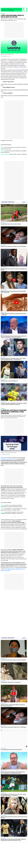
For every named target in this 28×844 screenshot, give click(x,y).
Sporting (4, 457)
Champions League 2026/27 (7, 459)
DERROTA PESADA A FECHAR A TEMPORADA (18, 154)
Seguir (24, 10)
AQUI (17, 67)
